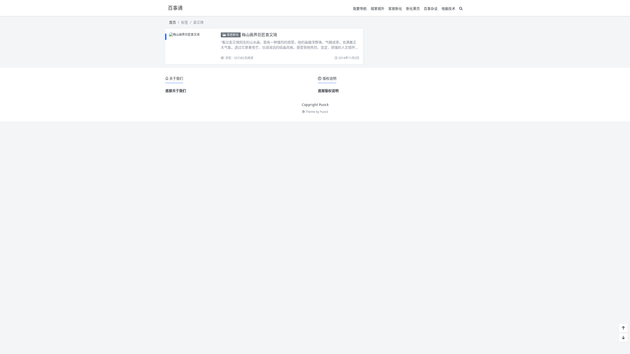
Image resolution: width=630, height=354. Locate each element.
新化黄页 (413, 8)
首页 (172, 22)
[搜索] (461, 8)
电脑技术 (448, 8)
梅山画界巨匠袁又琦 (259, 34)
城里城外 (377, 8)
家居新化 (395, 8)
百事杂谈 (431, 8)
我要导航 (360, 8)
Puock (324, 112)
